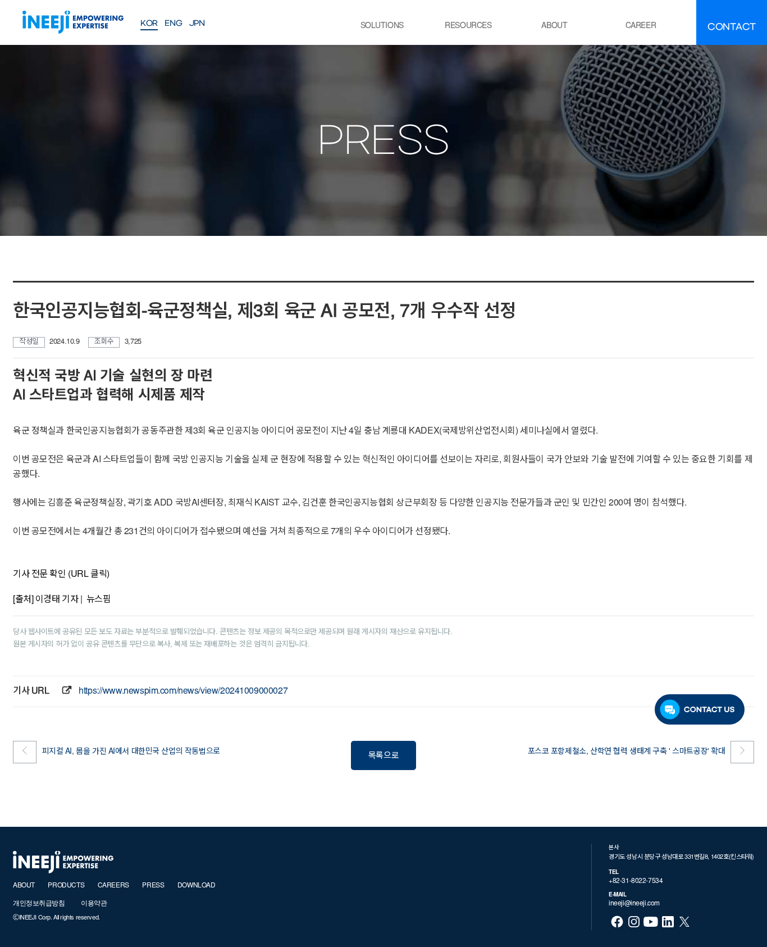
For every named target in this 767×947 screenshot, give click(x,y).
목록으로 (383, 756)
